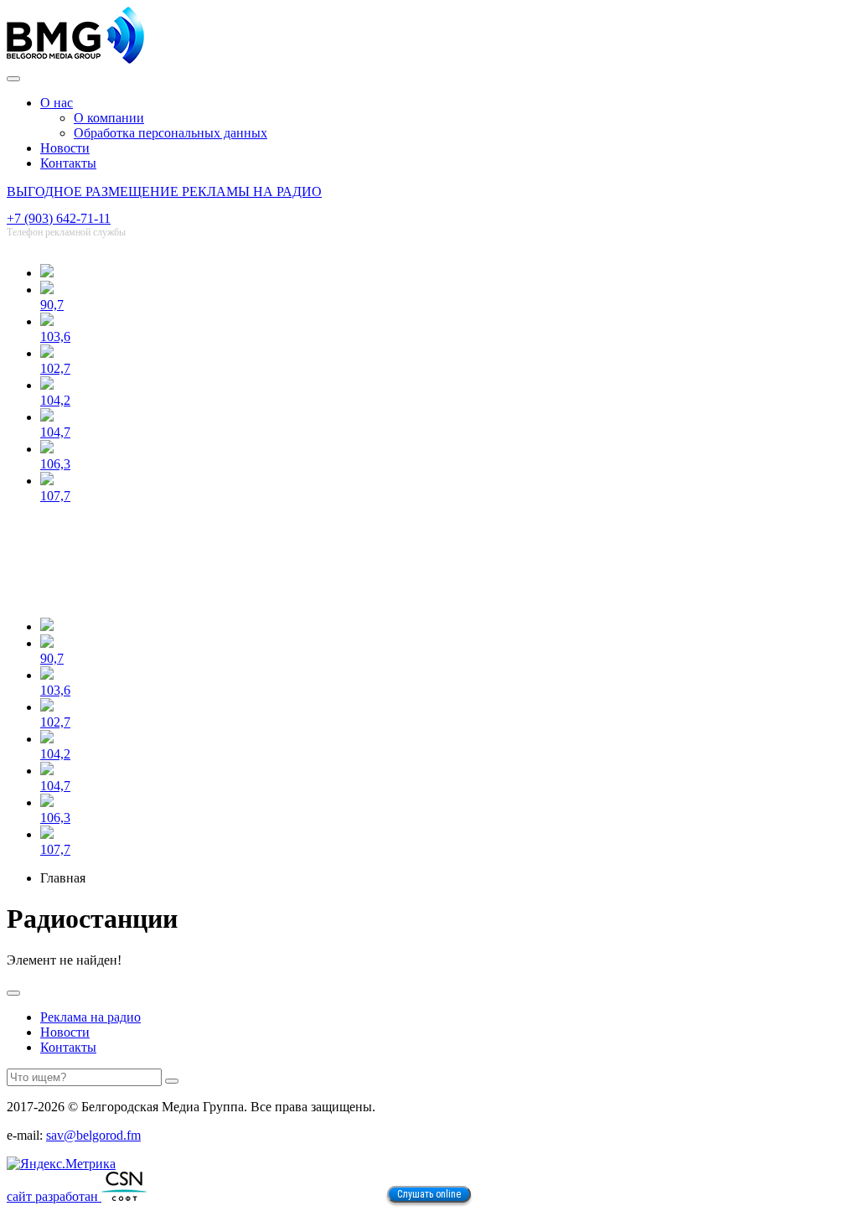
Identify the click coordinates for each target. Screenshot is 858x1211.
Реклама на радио (90, 1017)
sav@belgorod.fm (93, 1135)
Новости (65, 148)
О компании (109, 118)
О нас (56, 103)
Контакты (68, 163)
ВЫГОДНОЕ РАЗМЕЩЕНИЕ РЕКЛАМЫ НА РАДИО (164, 191)
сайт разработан (54, 1196)
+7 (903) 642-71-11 (59, 218)
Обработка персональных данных (170, 133)
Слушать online (429, 1194)
